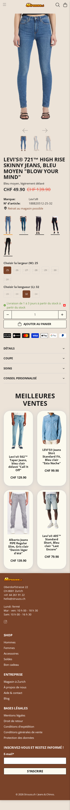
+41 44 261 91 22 (14, 595)
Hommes (9, 642)
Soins (8, 368)
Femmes (9, 648)
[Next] (45, 130)
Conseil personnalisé (20, 378)
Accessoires (11, 653)
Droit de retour (13, 721)
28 (36, 270)
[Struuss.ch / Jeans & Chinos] (35, 5)
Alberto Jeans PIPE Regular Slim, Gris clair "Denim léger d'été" (18, 546)
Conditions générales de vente (23, 732)
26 (17, 270)
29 (45, 270)
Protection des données (19, 738)
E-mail (9, 754)
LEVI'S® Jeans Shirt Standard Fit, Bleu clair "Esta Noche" (51, 456)
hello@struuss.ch (14, 599)
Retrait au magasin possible (25, 208)
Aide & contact (13, 693)
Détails (9, 348)
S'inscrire (35, 771)
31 (7, 279)
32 (26, 294)
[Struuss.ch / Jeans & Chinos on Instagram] (5, 622)
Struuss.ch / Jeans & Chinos (39, 794)
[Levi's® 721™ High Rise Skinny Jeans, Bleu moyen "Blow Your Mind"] (35, 69)
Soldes (8, 659)
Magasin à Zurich (15, 681)
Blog (7, 698)
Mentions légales (14, 715)
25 (7, 270)
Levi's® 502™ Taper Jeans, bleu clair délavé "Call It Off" (18, 463)
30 (55, 270)
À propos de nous (15, 687)
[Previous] (25, 130)
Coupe (8, 358)
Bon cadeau (11, 664)
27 (26, 270)
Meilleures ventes (35, 399)
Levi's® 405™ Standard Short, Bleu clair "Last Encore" (51, 542)
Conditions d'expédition (19, 726)
